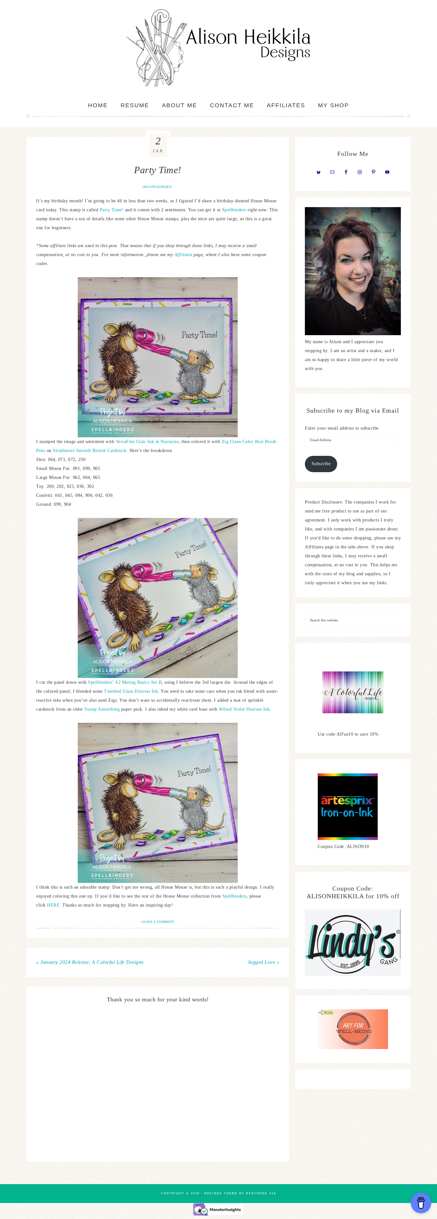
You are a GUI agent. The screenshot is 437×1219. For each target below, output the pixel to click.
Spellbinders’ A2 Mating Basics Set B (124, 682)
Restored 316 (261, 1193)
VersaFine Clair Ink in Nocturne (147, 441)
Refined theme (221, 1193)
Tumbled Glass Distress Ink (131, 691)
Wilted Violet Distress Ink (244, 709)
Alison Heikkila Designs (218, 48)
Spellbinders (235, 209)
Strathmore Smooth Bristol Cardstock (90, 450)
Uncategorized (157, 187)
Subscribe (321, 463)
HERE (53, 905)
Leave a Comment (157, 922)
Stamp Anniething (102, 709)
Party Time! (112, 209)
